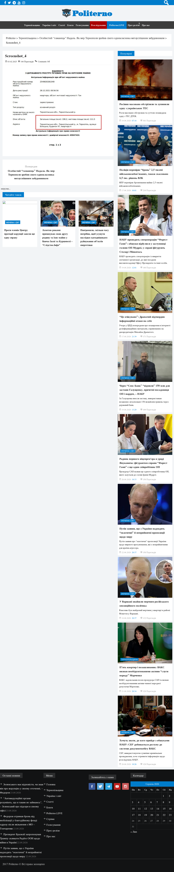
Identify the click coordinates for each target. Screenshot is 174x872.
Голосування (82, 25)
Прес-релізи (134, 25)
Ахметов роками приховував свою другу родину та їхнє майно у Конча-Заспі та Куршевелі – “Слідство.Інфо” (57, 237)
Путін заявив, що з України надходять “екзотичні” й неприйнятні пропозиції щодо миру (142, 775)
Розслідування (98, 25)
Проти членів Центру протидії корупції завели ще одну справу (19, 233)
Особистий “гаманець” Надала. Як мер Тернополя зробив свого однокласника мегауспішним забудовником (31, 174)
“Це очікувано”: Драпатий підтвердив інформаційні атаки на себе (142, 561)
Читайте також (13, 194)
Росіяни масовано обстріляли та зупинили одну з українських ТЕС (144, 348)
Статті (61, 25)
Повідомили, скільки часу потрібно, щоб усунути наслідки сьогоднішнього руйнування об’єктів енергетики (94, 237)
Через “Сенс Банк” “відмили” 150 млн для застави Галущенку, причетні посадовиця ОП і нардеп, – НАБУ (144, 632)
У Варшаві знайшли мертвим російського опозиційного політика (144, 846)
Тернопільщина (32, 25)
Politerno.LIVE (116, 25)
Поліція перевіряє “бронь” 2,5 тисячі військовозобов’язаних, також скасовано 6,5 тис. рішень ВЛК (143, 416)
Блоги (70, 25)
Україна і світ (49, 25)
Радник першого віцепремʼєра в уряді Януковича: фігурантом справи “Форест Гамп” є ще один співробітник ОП (143, 705)
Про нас (146, 25)
